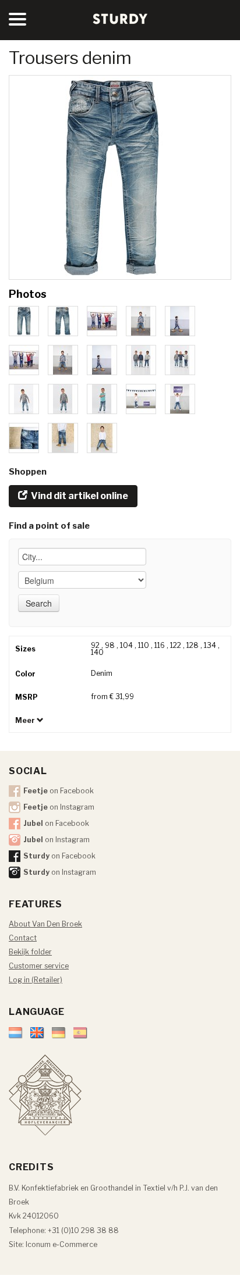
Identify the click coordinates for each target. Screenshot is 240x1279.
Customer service (39, 965)
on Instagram (58, 807)
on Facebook (58, 790)
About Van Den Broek (45, 924)
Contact (23, 938)
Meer (26, 720)
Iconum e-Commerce (61, 1244)
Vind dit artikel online (78, 495)
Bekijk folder (30, 951)
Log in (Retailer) (35, 979)
